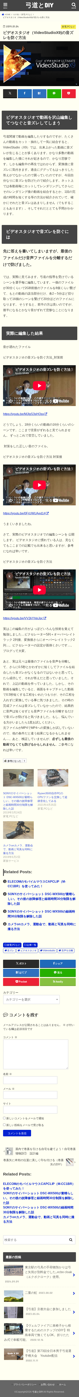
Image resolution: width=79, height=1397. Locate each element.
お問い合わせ (48, 1384)
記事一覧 (31, 945)
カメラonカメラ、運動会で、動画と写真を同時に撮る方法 (18, 849)
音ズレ (10, 950)
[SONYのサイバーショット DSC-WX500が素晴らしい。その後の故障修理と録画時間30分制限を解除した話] (18, 778)
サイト (7, 1103)
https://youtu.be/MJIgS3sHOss (23, 414)
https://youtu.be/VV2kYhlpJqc (23, 618)
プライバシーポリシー (24, 1384)
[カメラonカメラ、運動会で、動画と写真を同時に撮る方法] (18, 830)
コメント (10, 1037)
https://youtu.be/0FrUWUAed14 (24, 513)
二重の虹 (39, 1292)
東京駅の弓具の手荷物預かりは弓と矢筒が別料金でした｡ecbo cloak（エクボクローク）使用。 (38, 1274)
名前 (7, 1074)
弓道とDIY (39, 5)
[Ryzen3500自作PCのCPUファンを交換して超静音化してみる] (53, 778)
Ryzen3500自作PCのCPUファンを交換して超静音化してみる (52, 797)
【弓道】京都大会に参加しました (48, 1311)
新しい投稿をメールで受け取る (25, 1125)
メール (9, 1088)
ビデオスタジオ (29, 950)
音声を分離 (67, 950)
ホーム (62, 1384)
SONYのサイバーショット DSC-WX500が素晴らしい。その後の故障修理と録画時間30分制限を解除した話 (18, 801)
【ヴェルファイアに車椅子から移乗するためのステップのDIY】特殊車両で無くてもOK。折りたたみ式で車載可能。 (37, 1332)
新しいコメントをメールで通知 (25, 1118)
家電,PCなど (13, 945)
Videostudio (49, 950)
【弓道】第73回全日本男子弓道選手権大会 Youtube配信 (48, 1355)
